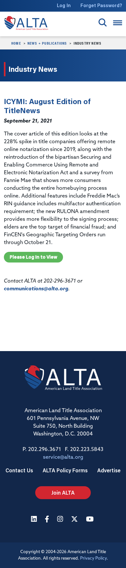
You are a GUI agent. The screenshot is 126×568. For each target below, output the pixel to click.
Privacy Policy (93, 558)
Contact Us (19, 470)
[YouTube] (90, 519)
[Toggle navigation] (117, 22)
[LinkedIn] (34, 519)
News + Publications (47, 43)
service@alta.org (63, 457)
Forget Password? (101, 5)
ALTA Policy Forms (65, 470)
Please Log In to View (33, 257)
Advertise (109, 470)
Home (16, 43)
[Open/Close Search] (103, 22)
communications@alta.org (36, 289)
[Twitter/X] (75, 519)
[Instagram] (61, 519)
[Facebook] (48, 519)
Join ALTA (63, 492)
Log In (64, 5)
